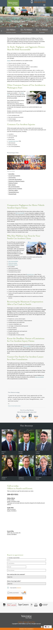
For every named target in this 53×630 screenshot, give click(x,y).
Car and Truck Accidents (14, 175)
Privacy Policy (31, 622)
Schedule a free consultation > (26, 628)
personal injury (30, 274)
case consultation (39, 377)
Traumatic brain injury (13, 141)
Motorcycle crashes (12, 263)
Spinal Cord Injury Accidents (15, 188)
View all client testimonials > (14, 406)
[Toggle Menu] (44, 5)
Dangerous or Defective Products (16, 181)
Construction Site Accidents (15, 179)
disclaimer (19, 587)
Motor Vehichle (12, 185)
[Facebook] (42, 627)
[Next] (51, 31)
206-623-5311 (40, 2)
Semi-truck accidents (13, 261)
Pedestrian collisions (13, 264)
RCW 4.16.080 (26, 346)
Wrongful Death (12, 194)
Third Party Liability (13, 190)
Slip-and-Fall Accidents (14, 186)
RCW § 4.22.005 (20, 213)
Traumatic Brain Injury (13, 192)
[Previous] (2, 31)
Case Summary (12, 177)
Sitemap (26, 622)
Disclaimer (20, 622)
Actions (9, 60)
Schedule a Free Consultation (14, 598)
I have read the (15, 587)
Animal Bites (11, 174)
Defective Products (13, 183)
